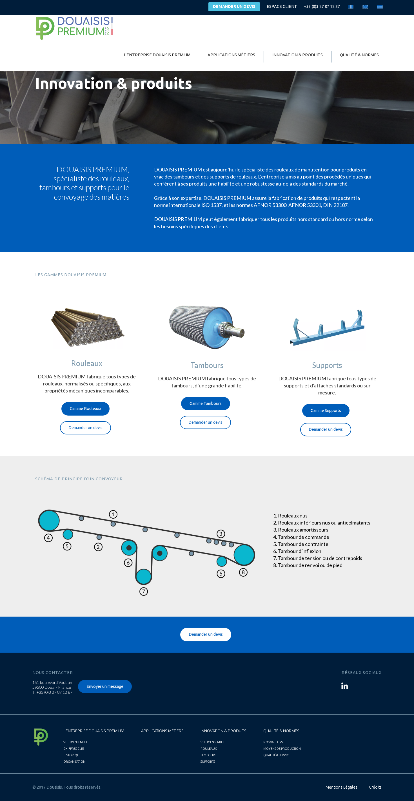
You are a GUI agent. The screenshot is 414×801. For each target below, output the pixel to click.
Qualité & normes (359, 55)
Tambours (208, 755)
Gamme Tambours (206, 403)
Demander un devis (234, 6)
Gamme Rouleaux (85, 408)
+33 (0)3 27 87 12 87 (322, 6)
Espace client (282, 6)
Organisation (74, 761)
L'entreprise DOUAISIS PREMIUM (157, 55)
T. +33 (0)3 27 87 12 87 (52, 692)
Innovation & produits (297, 55)
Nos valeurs (273, 742)
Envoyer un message (104, 686)
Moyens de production (282, 748)
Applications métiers (231, 55)
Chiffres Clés (73, 748)
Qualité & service (276, 755)
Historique (72, 755)
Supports (208, 761)
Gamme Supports (326, 410)
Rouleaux (209, 748)
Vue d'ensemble (75, 742)
